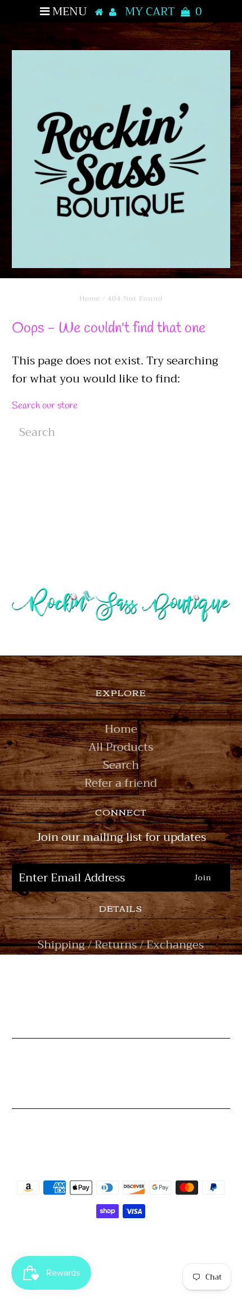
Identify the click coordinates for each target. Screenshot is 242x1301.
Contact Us (121, 999)
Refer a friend (120, 783)
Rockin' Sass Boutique (155, 1242)
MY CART (163, 11)
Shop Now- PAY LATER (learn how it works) (121, 972)
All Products (120, 747)
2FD (151, 1269)
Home (89, 298)
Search (121, 765)
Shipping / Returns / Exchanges (121, 945)
